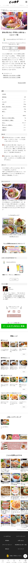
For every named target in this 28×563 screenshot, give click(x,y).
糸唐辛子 (4, 130)
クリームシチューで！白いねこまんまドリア (13, 403)
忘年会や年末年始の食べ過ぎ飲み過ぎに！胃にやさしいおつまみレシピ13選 (15, 498)
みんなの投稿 (14, 560)
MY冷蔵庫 (25, 560)
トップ (13, 5)
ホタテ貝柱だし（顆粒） (8, 120)
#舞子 (18, 44)
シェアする (19, 560)
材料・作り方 (6, 47)
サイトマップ (21, 548)
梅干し (3, 111)
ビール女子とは (7, 536)
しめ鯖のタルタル (5, 483)
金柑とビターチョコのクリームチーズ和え (22, 385)
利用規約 (7, 540)
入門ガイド (21, 5)
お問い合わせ (21, 540)
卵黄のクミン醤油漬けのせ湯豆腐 (15, 484)
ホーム (3, 560)
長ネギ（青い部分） (7, 106)
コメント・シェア (22, 49)
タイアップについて (20, 536)
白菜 (3, 104)
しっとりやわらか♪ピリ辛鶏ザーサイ (5, 350)
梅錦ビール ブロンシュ (8, 274)
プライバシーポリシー (7, 544)
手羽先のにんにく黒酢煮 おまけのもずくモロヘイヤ (5, 368)
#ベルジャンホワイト (21, 42)
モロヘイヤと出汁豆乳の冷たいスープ (4, 385)
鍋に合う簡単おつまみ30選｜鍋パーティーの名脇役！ (5, 512)
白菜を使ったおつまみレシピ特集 (11, 77)
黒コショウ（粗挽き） (7, 125)
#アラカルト (13, 42)
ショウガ (4, 109)
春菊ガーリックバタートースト (15, 525)
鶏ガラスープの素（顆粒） (8, 118)
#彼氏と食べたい (12, 44)
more (24, 354)
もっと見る (14, 279)
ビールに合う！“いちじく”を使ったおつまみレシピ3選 (5, 470)
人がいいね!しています (14, 50)
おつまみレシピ (4, 9)
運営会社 (7, 548)
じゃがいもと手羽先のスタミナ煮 (22, 367)
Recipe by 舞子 (22, 82)
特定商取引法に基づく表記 (21, 544)
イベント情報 (6, 5)
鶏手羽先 (4, 97)
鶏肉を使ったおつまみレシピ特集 (11, 75)
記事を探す (8, 560)
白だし (3, 122)
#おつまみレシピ (6, 42)
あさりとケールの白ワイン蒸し (13, 385)
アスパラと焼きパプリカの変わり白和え (13, 350)
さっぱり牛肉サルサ (15, 469)
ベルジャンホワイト (11, 39)
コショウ (4, 101)
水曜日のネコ (17, 274)
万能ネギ (4, 127)
